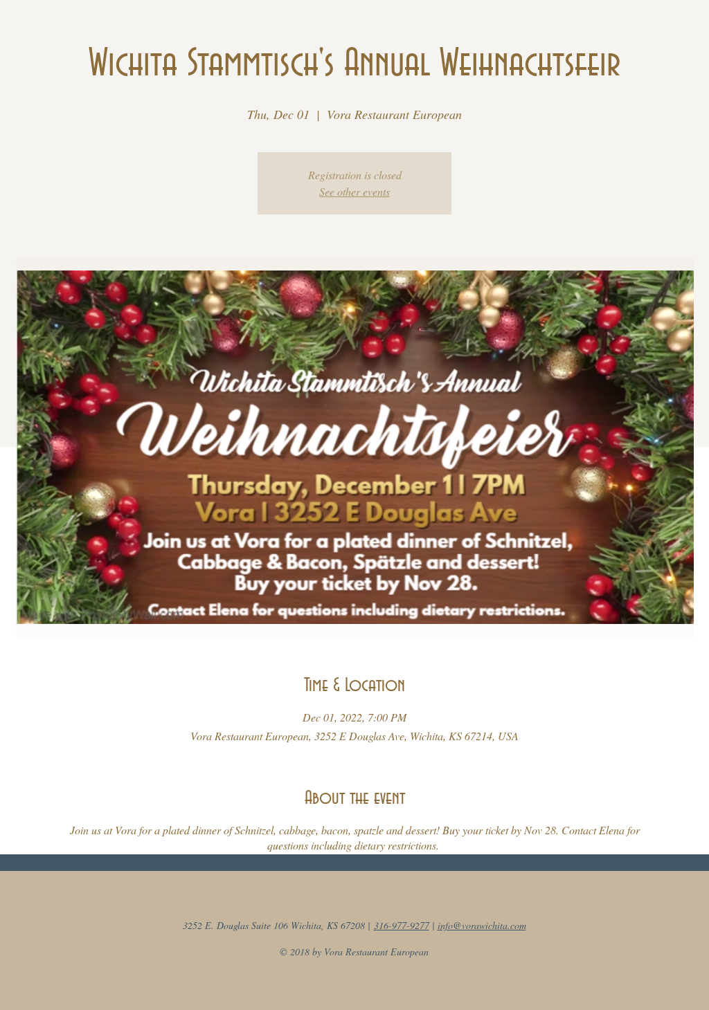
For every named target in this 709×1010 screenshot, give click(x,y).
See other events (354, 191)
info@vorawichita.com (482, 925)
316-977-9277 (401, 925)
